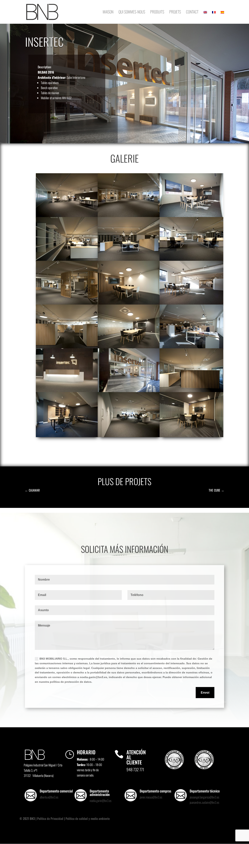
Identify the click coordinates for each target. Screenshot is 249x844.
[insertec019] (191, 391)
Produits (157, 12)
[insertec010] (191, 260)
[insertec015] (68, 216)
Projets (175, 12)
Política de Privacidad (50, 818)
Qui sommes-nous (131, 12)
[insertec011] (129, 260)
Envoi (205, 692)
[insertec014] (129, 216)
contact (192, 12)
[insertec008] (129, 303)
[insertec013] (191, 216)
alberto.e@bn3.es (49, 797)
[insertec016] (191, 435)
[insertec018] (68, 435)
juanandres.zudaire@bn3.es (204, 802)
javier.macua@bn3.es (151, 797)
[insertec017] (129, 435)
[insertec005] (129, 347)
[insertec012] (68, 260)
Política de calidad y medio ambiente (88, 818)
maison (108, 12)
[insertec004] (191, 347)
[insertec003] (68, 391)
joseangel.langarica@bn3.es (204, 797)
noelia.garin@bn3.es (100, 800)
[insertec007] (191, 303)
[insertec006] (68, 347)
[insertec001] (129, 391)
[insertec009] (68, 303)
